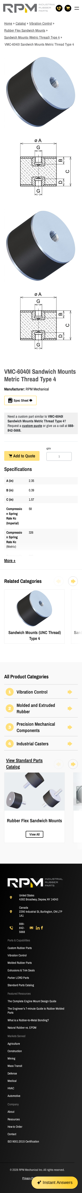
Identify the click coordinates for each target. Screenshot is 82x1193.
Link (6, 592)
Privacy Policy (30, 1178)
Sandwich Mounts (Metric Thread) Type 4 (32, 37)
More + (10, 560)
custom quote (32, 425)
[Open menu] (76, 8)
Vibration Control (40, 23)
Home (8, 23)
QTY (48, 448)
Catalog (21, 23)
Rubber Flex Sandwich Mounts (24, 30)
